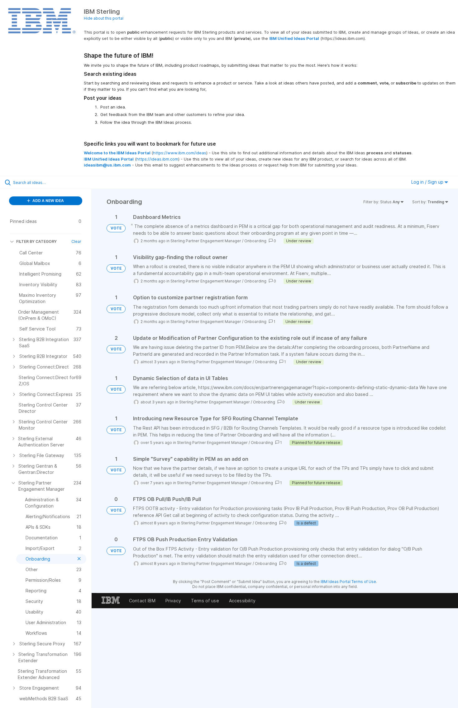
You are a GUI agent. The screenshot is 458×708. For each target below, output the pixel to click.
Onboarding (255, 240)
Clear (76, 241)
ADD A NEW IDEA (47, 200)
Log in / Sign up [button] (428, 182)
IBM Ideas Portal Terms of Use (348, 581)
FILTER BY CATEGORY (36, 241)
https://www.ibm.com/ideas (179, 152)
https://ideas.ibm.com (157, 159)
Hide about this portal (103, 18)
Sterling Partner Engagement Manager (205, 240)
